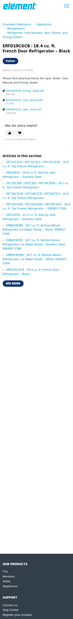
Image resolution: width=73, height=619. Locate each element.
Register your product (17, 615)
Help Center (11, 610)
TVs (5, 571)
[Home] (20, 6)
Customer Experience (17, 24)
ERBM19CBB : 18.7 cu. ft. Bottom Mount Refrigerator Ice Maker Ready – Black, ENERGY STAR (34, 230)
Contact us (10, 605)
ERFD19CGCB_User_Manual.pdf (24, 100)
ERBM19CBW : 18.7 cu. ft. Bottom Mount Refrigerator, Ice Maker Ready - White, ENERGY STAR (34, 259)
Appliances (44, 24)
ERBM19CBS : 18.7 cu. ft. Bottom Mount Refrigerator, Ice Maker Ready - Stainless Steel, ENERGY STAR (34, 244)
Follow (10, 61)
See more (13, 283)
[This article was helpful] (9, 133)
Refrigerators (16, 28)
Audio (6, 581)
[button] (66, 6)
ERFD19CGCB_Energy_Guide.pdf (25, 90)
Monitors (9, 576)
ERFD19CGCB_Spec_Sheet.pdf (23, 109)
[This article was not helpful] (19, 133)
